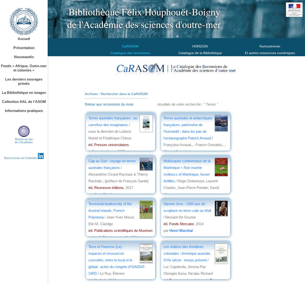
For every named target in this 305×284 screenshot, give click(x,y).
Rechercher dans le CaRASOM (124, 94)
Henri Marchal (181, 230)
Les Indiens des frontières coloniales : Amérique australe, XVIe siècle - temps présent (187, 253)
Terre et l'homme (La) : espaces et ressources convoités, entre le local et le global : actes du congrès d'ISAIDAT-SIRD (116, 260)
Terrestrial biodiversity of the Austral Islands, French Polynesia (110, 210)
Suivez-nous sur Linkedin (21, 158)
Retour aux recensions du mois (109, 104)
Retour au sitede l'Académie (24, 140)
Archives (91, 94)
